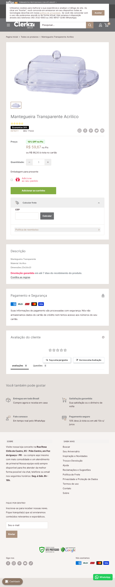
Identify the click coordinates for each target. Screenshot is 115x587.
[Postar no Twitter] (96, 130)
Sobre (66, 493)
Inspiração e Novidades (75, 456)
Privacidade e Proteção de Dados (80, 479)
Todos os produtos (29, 37)
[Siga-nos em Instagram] (14, 563)
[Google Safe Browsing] (68, 548)
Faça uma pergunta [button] (58, 360)
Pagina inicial (12, 37)
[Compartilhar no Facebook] (85, 130)
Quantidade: (17, 162)
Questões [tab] (38, 365)
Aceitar (98, 13)
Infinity (15, 131)
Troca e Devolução (73, 460)
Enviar (11, 534)
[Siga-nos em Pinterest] (19, 563)
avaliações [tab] (17, 365)
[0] (106, 25)
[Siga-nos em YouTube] (25, 563)
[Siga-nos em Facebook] (8, 563)
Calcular (47, 215)
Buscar (66, 446)
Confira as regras (20, 277)
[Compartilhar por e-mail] (102, 130)
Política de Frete (71, 474)
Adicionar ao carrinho (33, 190)
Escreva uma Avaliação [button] (90, 360)
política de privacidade (50, 13)
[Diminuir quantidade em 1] (29, 162)
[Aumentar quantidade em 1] (48, 162)
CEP (17, 209)
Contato (67, 488)
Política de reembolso (26, 229)
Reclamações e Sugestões (77, 469)
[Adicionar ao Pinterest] (91, 130)
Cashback (14, 581)
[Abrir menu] (8, 25)
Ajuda (66, 465)
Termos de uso (71, 483)
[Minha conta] (100, 25)
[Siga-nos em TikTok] (31, 563)
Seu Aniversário (71, 451)
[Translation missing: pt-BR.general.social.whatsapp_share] (79, 130)
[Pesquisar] (89, 25)
